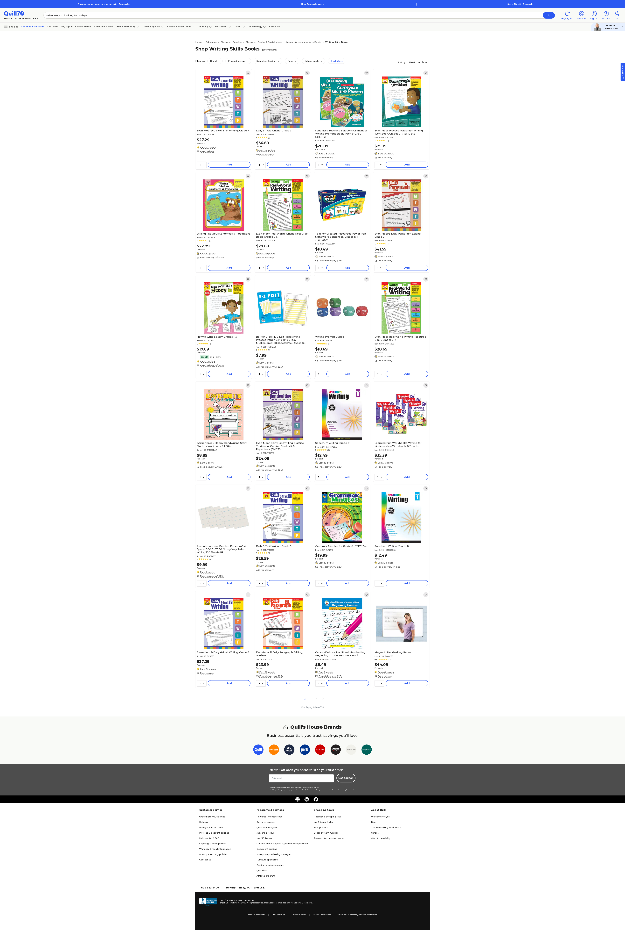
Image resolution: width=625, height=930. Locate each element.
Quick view (222, 117)
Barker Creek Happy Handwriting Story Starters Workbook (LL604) (222, 444)
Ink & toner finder (323, 822)
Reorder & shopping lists (327, 816)
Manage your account (211, 827)
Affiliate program (266, 875)
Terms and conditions (296, 787)
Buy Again (67, 26)
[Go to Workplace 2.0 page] (366, 750)
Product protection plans (270, 865)
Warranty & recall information (215, 849)
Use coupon (346, 778)
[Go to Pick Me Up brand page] (289, 750)
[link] (248, 73)
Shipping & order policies (213, 843)
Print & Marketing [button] (126, 26)
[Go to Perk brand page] (304, 750)
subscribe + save (103, 26)
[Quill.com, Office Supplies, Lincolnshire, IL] (208, 902)
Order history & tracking (212, 816)
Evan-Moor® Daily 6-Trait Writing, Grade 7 (223, 130)
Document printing (267, 849)
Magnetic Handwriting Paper (393, 652)
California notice (299, 915)
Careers (375, 832)
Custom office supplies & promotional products (282, 843)
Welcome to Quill (380, 816)
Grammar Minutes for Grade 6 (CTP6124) (341, 546)
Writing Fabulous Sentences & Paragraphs (223, 233)
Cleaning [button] (203, 26)
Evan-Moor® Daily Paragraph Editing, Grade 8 (279, 654)
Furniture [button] (274, 26)
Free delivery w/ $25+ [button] (212, 257)
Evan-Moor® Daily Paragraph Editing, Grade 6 (398, 235)
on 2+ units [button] (216, 357)
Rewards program (266, 822)
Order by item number (326, 832)
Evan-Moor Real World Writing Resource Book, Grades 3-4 (400, 338)
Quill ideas (262, 870)
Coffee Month (83, 26)
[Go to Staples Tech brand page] (335, 750)
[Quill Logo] (14, 13)
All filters (338, 61)
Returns (203, 822)
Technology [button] (255, 26)
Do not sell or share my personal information (357, 915)
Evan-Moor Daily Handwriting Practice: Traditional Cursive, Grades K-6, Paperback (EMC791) (280, 446)
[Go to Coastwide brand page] (274, 750)
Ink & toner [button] (221, 26)
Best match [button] (416, 62)
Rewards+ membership (269, 816)
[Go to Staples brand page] (320, 750)
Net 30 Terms (264, 838)
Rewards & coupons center (329, 838)
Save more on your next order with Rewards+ (104, 4)
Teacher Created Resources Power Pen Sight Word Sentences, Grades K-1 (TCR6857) (340, 236)
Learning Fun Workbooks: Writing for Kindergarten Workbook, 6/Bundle (398, 444)
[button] (549, 15)
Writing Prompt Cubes (329, 336)
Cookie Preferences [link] (322, 915)
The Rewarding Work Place (386, 827)
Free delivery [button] (207, 151)
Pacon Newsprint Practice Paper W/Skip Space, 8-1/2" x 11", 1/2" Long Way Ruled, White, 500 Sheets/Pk (222, 549)
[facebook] (315, 799)
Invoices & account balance (214, 832)
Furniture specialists (267, 859)
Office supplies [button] (151, 26)
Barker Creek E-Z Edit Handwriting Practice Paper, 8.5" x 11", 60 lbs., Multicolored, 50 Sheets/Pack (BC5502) (281, 339)
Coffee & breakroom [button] (179, 26)
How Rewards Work (312, 4)
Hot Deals (52, 26)
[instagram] (297, 799)
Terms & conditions (256, 915)
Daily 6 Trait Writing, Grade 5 (274, 546)
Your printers (321, 827)
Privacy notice (278, 915)
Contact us (205, 859)
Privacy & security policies (213, 854)
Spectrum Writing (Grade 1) (392, 546)
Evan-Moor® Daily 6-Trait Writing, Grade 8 (223, 652)
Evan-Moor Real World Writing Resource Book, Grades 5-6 (282, 235)
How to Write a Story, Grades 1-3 (217, 336)
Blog (373, 822)
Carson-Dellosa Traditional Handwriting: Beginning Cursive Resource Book (340, 654)
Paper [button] (238, 26)
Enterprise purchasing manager (274, 854)
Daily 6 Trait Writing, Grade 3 (274, 130)
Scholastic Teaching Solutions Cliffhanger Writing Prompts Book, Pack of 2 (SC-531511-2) (341, 133)
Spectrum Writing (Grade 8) (332, 442)
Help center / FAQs (210, 838)
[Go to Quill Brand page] (258, 750)
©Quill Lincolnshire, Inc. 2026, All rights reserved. (242, 903)
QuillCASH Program (267, 827)
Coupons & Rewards (32, 26)
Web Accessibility (380, 838)
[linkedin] (306, 799)
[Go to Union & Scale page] (351, 750)
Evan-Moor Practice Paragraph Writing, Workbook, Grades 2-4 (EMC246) (399, 132)
